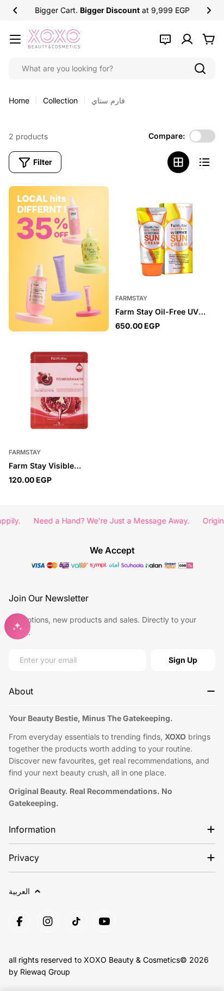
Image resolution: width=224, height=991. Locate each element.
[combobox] (112, 68)
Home (19, 100)
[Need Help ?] (165, 39)
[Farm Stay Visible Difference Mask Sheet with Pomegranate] (59, 390)
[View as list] (204, 162)
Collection (60, 100)
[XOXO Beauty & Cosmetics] (59, 258)
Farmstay (131, 298)
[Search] (200, 68)
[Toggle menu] (15, 39)
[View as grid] (178, 162)
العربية (19, 891)
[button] (15, 10)
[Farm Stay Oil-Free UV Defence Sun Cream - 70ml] (165, 236)
